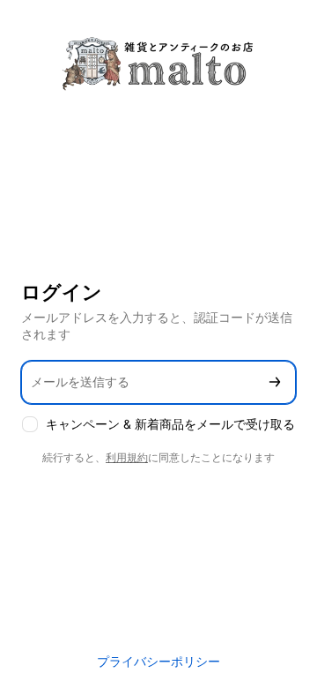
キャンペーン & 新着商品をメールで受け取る (170, 423)
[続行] (275, 382)
